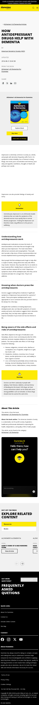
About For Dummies (7, 612)
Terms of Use (5, 675)
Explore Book (19, 128)
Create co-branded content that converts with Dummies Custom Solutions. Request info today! (19, 2)
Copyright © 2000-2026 (8, 693)
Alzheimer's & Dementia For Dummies (11, 70)
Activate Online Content (8, 621)
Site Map (3, 626)
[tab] (19, 524)
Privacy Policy (5, 680)
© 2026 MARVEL (6, 703)
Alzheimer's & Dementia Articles (15, 24)
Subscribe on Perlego (19, 138)
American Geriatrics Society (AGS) (13, 51)
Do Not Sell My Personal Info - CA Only (13, 689)
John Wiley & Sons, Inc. (24, 693)
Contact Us (4, 617)
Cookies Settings (6, 684)
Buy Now (15, 133)
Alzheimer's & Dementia (10, 432)
